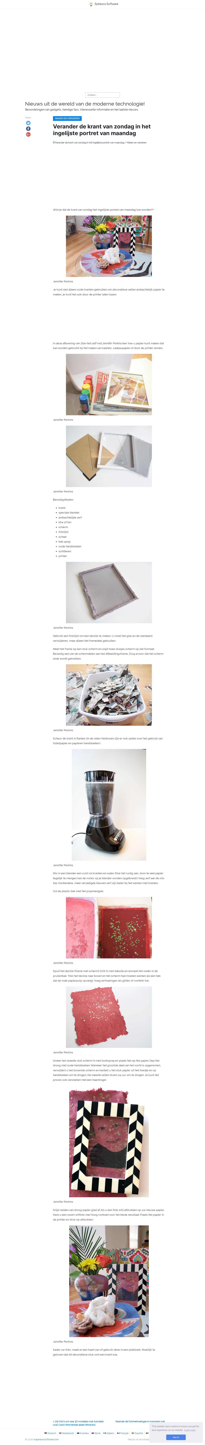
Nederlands (68, 1433)
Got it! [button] (176, 1437)
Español (139, 1433)
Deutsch (51, 1433)
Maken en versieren (67, 118)
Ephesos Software (106, 4)
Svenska (84, 1433)
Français (124, 1433)
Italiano (110, 1433)
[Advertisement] (102, 32)
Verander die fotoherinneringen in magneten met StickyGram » (140, 1423)
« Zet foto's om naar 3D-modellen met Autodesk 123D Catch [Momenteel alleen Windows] (78, 1423)
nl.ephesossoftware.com (46, 1439)
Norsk (98, 1433)
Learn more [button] (190, 1430)
